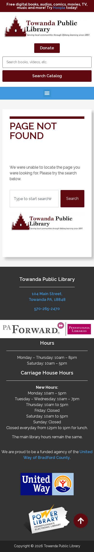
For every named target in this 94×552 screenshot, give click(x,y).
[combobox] (34, 198)
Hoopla (59, 8)
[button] (47, 93)
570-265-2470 (47, 308)
